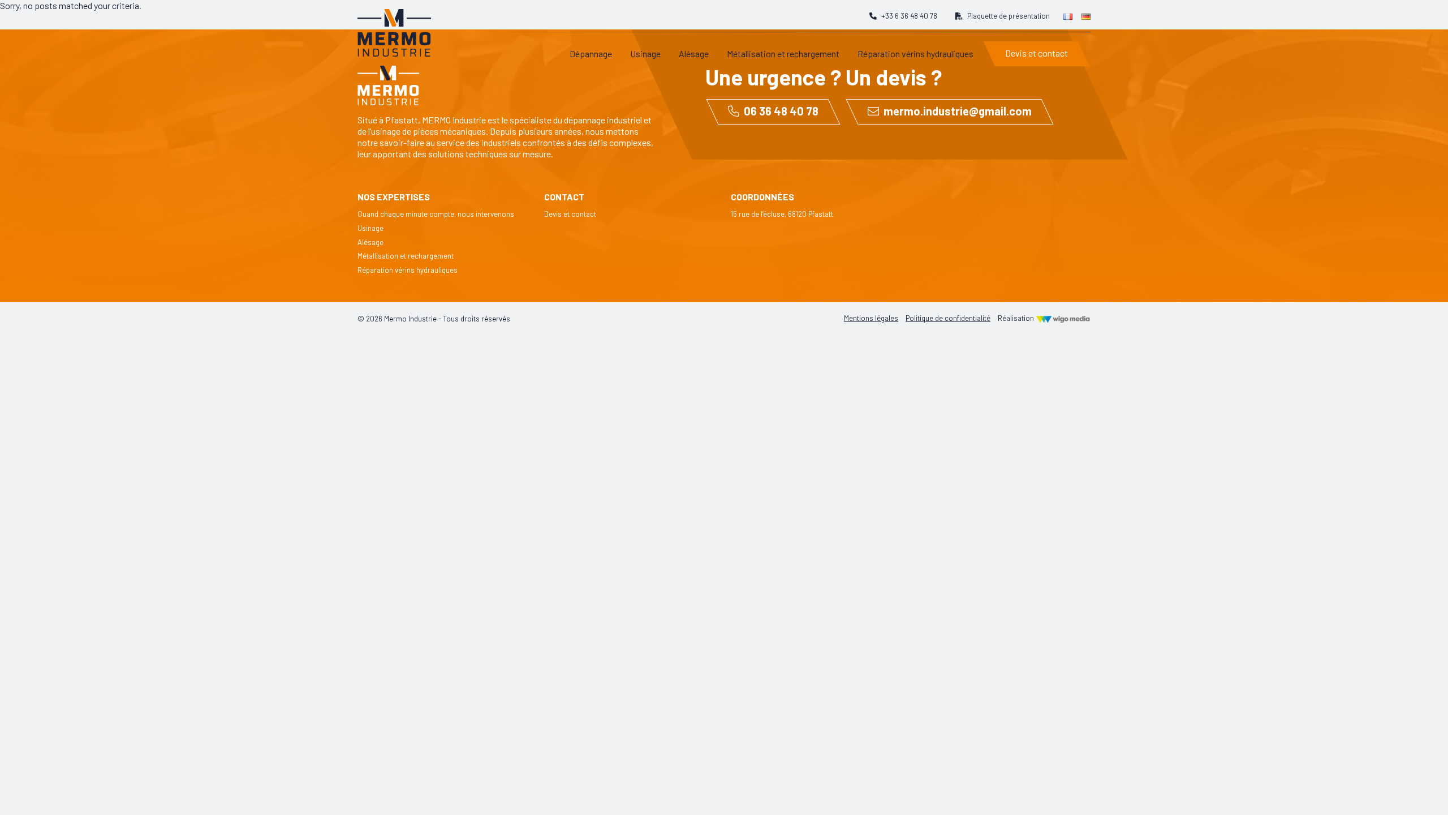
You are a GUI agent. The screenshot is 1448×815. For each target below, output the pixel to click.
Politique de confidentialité (948, 318)
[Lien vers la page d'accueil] (394, 27)
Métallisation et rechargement (405, 255)
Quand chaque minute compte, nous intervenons (435, 213)
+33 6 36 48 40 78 (909, 15)
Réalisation (1017, 318)
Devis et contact (570, 213)
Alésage (370, 242)
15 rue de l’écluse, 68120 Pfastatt (782, 213)
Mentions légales (871, 318)
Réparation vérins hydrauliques (407, 269)
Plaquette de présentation (1008, 15)
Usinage (370, 228)
